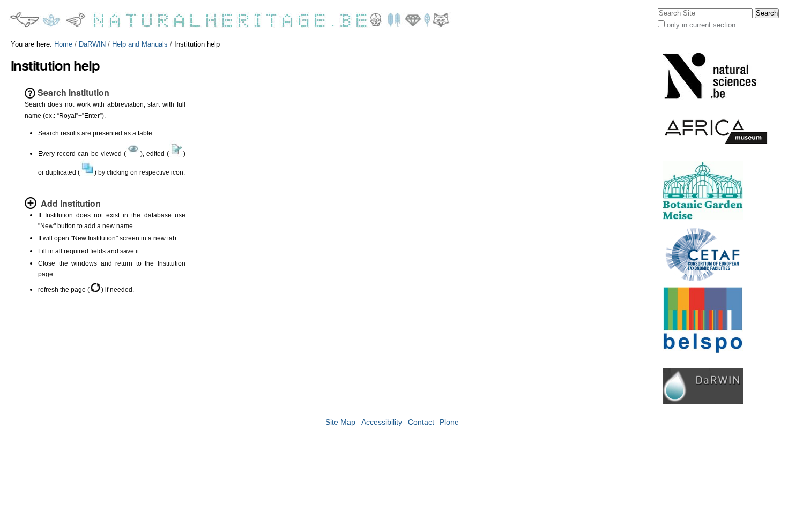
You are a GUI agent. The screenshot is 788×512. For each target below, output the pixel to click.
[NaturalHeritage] (230, 20)
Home (63, 44)
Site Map (340, 422)
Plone (449, 422)
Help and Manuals (140, 44)
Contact (421, 422)
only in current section (701, 25)
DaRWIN (92, 44)
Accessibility (381, 422)
